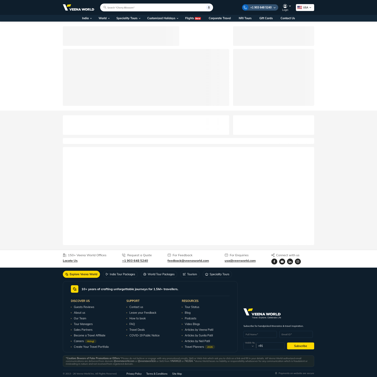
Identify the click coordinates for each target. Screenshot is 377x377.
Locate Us (70, 261)
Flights (192, 18)
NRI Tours (245, 18)
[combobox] (249, 346)
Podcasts (190, 318)
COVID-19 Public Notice (144, 335)
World (103, 18)
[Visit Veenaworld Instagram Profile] (298, 261)
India (85, 18)
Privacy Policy (134, 373)
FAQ (132, 324)
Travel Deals (137, 330)
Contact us (136, 307)
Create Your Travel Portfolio (91, 347)
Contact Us (288, 18)
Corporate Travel (220, 18)
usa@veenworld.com (240, 261)
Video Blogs (192, 324)
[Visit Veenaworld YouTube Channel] (282, 261)
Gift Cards (266, 18)
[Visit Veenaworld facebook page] (274, 261)
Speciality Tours (126, 18)
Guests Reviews (84, 307)
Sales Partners (83, 330)
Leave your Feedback (142, 312)
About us (79, 312)
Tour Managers (83, 324)
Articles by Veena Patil (199, 330)
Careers (84, 341)
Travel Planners (199, 347)
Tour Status (192, 307)
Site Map (177, 373)
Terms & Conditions (156, 373)
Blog (187, 312)
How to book (137, 318)
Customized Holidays (161, 18)
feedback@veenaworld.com (188, 261)
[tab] (81, 274)
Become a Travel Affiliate (89, 335)
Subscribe (300, 346)
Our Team (80, 318)
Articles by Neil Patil (197, 341)
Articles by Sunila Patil (199, 335)
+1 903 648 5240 (261, 7)
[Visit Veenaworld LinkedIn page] (290, 261)
